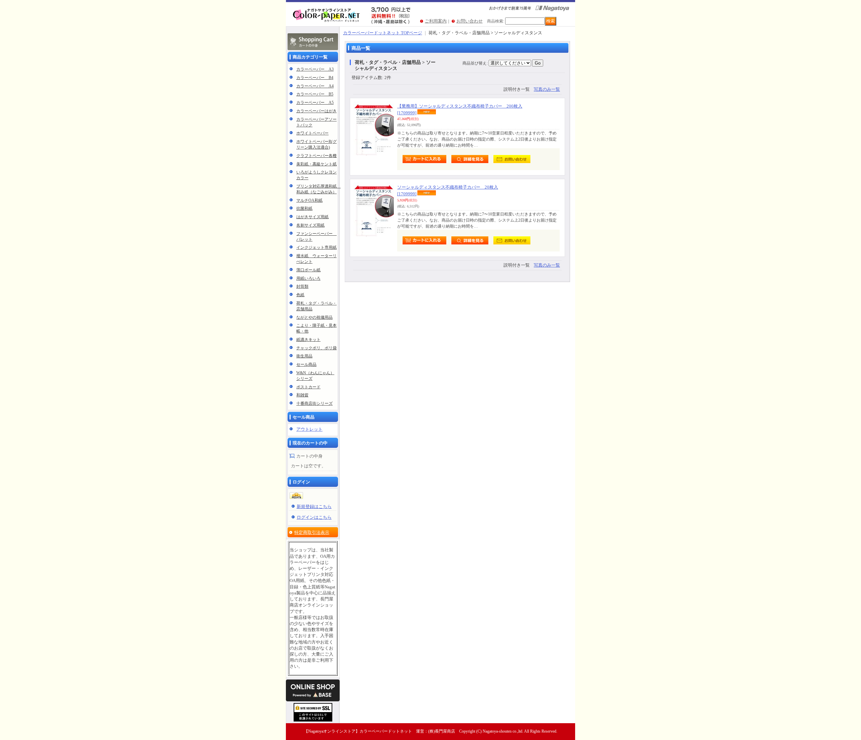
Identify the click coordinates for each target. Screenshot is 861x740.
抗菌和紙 (304, 208)
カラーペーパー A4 (315, 86)
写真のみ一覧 (547, 89)
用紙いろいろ (308, 278)
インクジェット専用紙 (316, 247)
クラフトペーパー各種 (316, 155)
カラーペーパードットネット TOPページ (382, 32)
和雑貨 (302, 395)
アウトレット (309, 429)
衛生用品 (304, 356)
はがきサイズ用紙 (312, 217)
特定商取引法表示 (311, 532)
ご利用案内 (436, 21)
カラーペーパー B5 (314, 94)
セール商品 (306, 364)
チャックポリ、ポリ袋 (316, 348)
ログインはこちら (314, 517)
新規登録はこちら (314, 506)
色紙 (300, 295)
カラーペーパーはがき (316, 111)
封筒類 (302, 286)
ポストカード (308, 387)
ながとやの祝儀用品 (314, 317)
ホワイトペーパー (312, 133)
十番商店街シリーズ (314, 403)
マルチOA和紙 (309, 200)
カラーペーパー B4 (314, 77)
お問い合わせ (469, 21)
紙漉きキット (308, 339)
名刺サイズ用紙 (310, 225)
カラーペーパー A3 (315, 69)
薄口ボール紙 (308, 270)
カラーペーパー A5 (315, 102)
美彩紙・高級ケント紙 (316, 164)
